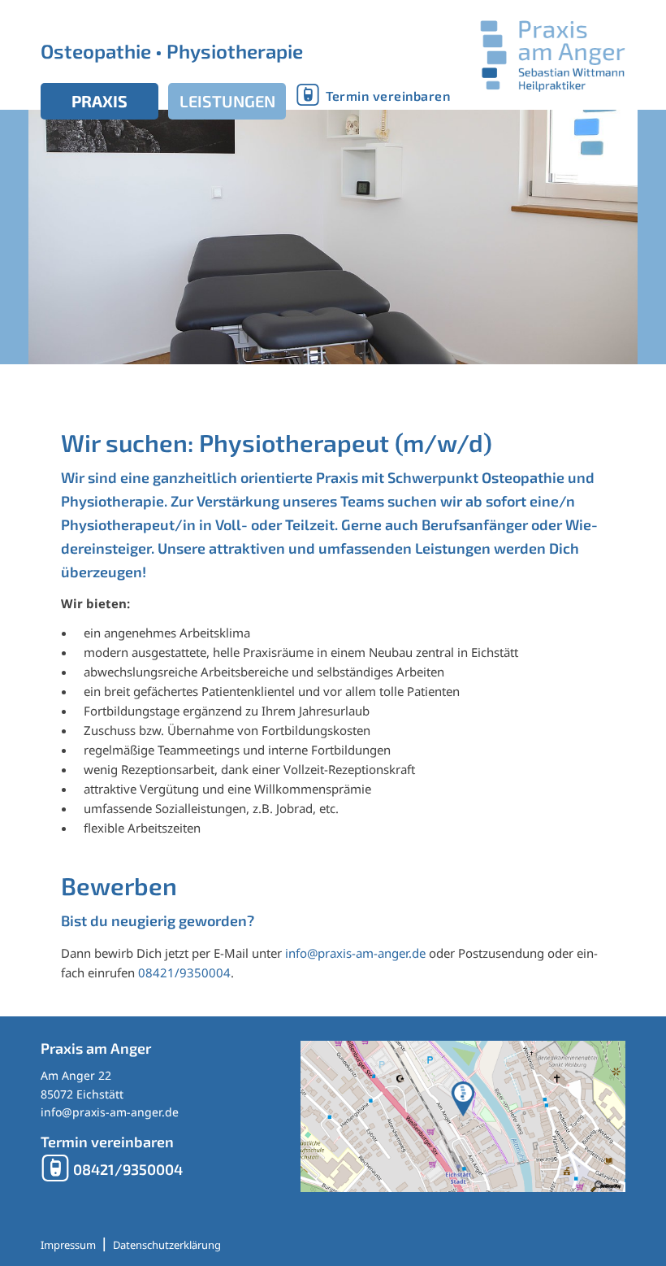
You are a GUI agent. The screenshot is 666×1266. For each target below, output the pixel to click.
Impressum (68, 1245)
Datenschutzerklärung (167, 1245)
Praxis (99, 101)
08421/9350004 (184, 972)
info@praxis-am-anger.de (355, 953)
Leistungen (227, 101)
